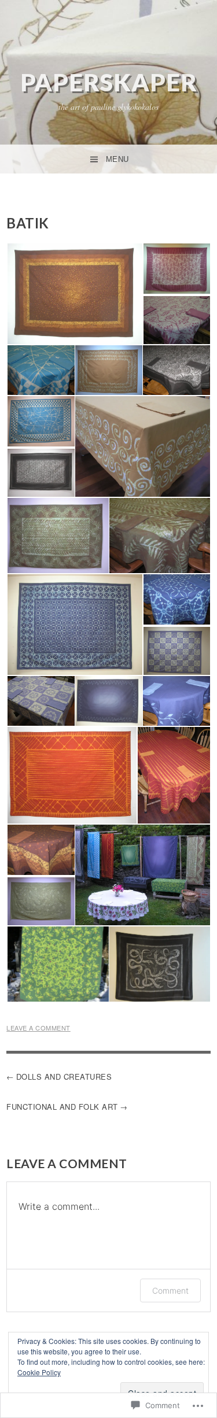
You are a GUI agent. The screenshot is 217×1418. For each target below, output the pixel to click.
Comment (170, 1290)
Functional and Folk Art (62, 1106)
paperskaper (108, 82)
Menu (117, 159)
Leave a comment (38, 1027)
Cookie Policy (39, 1372)
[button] (74, 294)
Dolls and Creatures (64, 1076)
